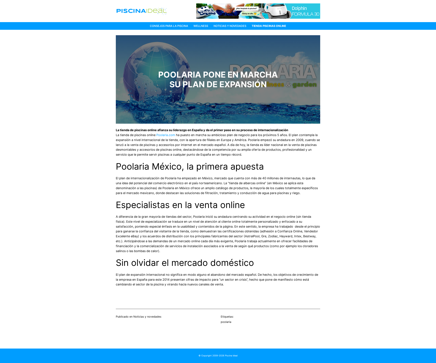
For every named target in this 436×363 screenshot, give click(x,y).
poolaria (226, 322)
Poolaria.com (165, 135)
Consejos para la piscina (169, 26)
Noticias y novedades (147, 316)
